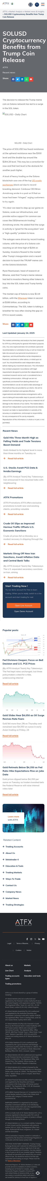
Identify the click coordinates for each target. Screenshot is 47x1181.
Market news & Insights (34, 11)
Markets (27, 965)
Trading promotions (13, 984)
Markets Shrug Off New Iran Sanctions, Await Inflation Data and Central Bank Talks (21, 557)
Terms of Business (23, 943)
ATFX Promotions (13, 497)
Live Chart (9, 971)
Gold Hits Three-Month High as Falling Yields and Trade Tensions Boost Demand (22, 441)
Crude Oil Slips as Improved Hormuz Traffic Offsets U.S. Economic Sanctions (18, 527)
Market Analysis (15, 11)
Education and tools (32, 976)
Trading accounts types (12, 977)
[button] (13, 79)
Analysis (27, 971)
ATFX (5, 11)
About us (9, 965)
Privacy (37, 943)
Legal (9, 943)
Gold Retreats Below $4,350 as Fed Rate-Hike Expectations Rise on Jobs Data (23, 771)
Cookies (18, 950)
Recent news (9, 72)
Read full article (16, 458)
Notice (29, 950)
